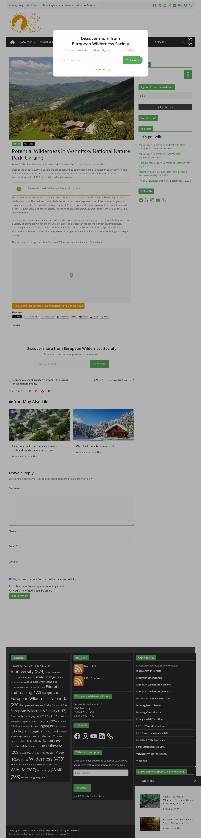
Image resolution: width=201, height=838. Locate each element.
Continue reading (100, 69)
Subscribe (133, 60)
